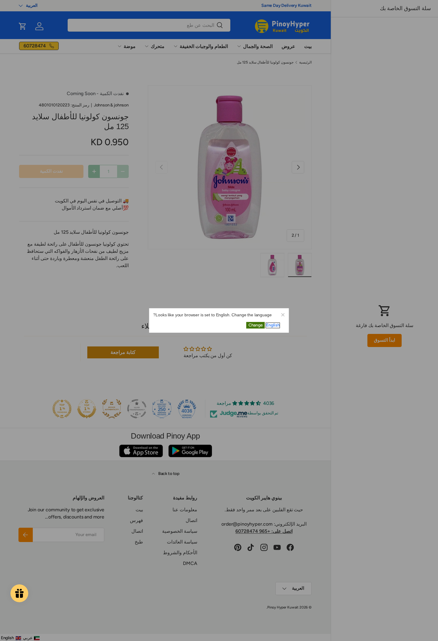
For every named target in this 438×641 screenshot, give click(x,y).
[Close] (283, 314)
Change (255, 325)
